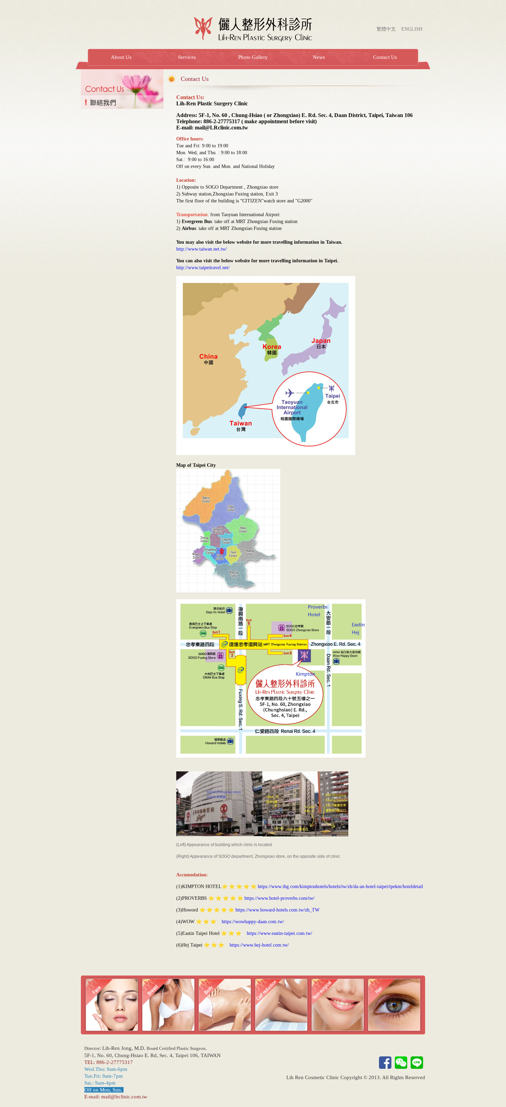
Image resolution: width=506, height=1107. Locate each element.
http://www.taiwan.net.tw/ (201, 249)
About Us (121, 57)
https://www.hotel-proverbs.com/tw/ (279, 898)
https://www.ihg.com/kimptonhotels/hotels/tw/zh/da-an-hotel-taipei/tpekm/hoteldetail (340, 886)
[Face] (111, 1004)
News (319, 57)
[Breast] (168, 1004)
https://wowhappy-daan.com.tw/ (253, 921)
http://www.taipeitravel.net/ (203, 267)
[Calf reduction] (281, 1004)
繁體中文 (386, 29)
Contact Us (385, 57)
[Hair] (394, 1004)
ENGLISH (411, 29)
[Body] (224, 1004)
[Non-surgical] (337, 1004)
